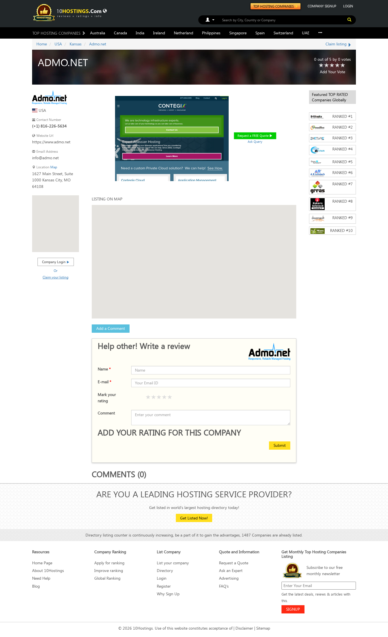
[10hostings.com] (68, 12)
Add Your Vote (332, 71)
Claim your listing (55, 277)
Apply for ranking (109, 562)
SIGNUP (293, 609)
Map (53, 167)
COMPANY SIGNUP (322, 6)
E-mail (104, 381)
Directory (165, 570)
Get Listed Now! (194, 518)
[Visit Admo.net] (49, 96)
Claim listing (337, 44)
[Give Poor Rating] (148, 397)
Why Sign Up (168, 593)
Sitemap (263, 628)
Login (161, 578)
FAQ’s (224, 586)
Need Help (41, 578)
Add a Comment (110, 328)
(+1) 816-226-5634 (49, 126)
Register (164, 586)
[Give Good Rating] (159, 397)
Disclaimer (244, 628)
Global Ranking (107, 578)
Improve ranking (108, 570)
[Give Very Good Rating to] (164, 397)
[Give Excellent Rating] (170, 397)
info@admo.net (45, 157)
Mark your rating (107, 397)
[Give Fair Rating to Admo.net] (326, 65)
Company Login (54, 261)
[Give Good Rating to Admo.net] (332, 65)
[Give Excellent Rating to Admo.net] (343, 65)
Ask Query (255, 141)
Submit (280, 445)
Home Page (42, 562)
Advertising (229, 578)
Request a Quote (233, 562)
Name (104, 369)
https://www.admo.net (51, 141)
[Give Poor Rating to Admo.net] (321, 65)
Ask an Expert (231, 570)
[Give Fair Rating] (153, 397)
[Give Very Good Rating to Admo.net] (337, 65)
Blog (36, 586)
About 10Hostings (48, 570)
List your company (173, 562)
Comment (106, 413)
